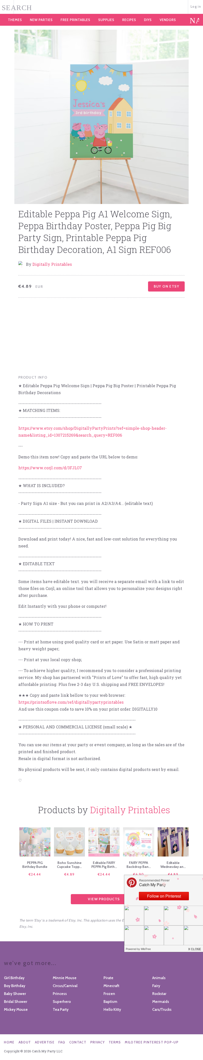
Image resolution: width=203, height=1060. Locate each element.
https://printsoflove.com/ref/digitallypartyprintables (71, 702)
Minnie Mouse (64, 978)
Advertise (44, 1042)
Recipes (129, 20)
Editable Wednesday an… (173, 864)
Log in (196, 6)
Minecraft (111, 986)
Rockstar (159, 994)
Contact (77, 1042)
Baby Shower (15, 994)
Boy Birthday (14, 986)
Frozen (109, 994)
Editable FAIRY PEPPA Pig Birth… (104, 864)
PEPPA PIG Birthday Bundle (34, 864)
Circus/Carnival (65, 986)
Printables (75, 20)
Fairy (156, 986)
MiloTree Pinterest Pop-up (151, 1042)
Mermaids (160, 1001)
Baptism (110, 1001)
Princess (60, 994)
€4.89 (69, 874)
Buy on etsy (166, 286)
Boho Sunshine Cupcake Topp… (69, 864)
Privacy (97, 1042)
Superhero (62, 1001)
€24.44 (35, 874)
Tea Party (61, 1009)
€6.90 (138, 874)
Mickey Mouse (16, 1009)
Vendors (168, 20)
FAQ (61, 1042)
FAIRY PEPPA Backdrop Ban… (139, 864)
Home (9, 1042)
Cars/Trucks (162, 1009)
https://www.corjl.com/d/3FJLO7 (50, 467)
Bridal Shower (15, 1001)
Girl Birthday (14, 978)
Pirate (108, 978)
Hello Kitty (112, 1009)
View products (104, 899)
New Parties (41, 20)
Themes (15, 20)
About (25, 1042)
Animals (159, 978)
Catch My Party (101, 7)
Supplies (106, 20)
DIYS (148, 20)
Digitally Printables (52, 264)
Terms (115, 1042)
